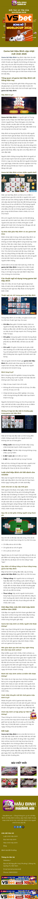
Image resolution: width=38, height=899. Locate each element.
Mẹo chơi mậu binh (10, 843)
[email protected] (14, 869)
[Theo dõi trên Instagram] (17, 827)
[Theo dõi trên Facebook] (15, 827)
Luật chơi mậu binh (10, 836)
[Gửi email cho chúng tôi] (23, 827)
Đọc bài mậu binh (9, 839)
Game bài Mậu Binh (9, 57)
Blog (5, 846)
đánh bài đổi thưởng (9, 850)
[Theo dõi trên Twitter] (20, 827)
